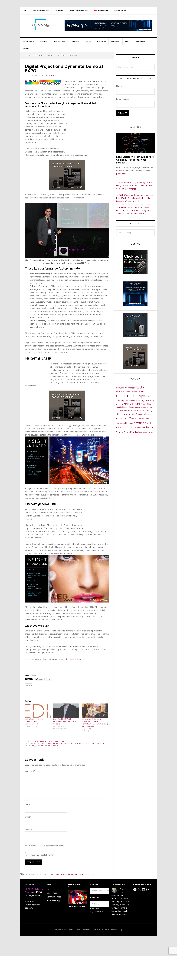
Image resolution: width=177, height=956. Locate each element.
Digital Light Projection (62, 744)
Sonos (149, 427)
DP (96, 744)
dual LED (100, 744)
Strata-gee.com (40, 24)
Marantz (140, 414)
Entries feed (51, 893)
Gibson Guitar (128, 407)
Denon (118, 404)
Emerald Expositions (131, 404)
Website (28, 830)
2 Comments (50, 76)
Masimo (148, 414)
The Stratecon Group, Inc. (92, 930)
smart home (127, 428)
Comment (30, 771)
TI (57, 746)
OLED (126, 419)
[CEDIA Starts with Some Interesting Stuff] (38, 710)
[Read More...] (122, 174)
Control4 (120, 400)
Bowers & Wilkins (139, 391)
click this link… (75, 659)
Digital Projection (80, 744)
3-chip (37, 744)
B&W (129, 391)
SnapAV (134, 428)
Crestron (149, 400)
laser (38, 746)
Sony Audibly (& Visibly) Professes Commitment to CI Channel (64, 721)
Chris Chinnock (47, 744)
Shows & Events (46, 741)
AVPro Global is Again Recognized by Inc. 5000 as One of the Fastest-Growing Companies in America (134, 185)
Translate (98, 912)
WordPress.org (53, 901)
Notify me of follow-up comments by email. (44, 846)
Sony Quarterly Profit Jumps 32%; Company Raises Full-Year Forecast (135, 159)
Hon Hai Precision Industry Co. (134, 410)
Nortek (120, 418)
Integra (124, 414)
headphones (144, 407)
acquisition (121, 387)
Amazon (131, 388)
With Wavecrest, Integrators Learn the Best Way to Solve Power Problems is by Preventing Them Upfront (134, 198)
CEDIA (121, 396)
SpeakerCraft (143, 432)
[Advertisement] (88, 133)
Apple (140, 387)
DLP (89, 744)
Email (28, 817)
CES (147, 396)
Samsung (138, 422)
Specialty (56, 741)
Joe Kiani (130, 414)
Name (28, 804)
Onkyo (133, 418)
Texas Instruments (48, 746)
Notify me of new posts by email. (39, 855)
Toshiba (150, 432)
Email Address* (123, 99)
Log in (49, 889)
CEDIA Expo (136, 396)
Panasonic (141, 419)
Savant (148, 423)
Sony (119, 432)
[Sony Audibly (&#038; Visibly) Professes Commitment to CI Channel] (66, 710)
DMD (92, 744)
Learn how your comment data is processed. (75, 874)
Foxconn (143, 404)
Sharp (119, 427)
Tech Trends (65, 741)
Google (137, 407)
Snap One (141, 428)
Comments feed (53, 897)
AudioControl (122, 391)
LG (136, 414)
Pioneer (128, 423)
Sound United (131, 432)
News (37, 741)
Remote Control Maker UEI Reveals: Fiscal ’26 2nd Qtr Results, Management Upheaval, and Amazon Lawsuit (134, 210)
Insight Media (30, 746)
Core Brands (130, 401)
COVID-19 (139, 400)
